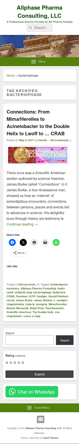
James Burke (24, 300)
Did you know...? (28, 284)
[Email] (40, 419)
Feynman (21, 296)
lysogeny (41, 304)
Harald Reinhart (58, 296)
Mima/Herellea (58, 304)
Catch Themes (51, 437)
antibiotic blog (23, 292)
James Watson (43, 300)
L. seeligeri (60, 300)
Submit (39, 374)
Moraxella (22, 308)
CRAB (10, 296)
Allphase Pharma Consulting (38, 288)
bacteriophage (42, 292)
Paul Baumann (54, 308)
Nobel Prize (37, 308)
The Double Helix (43, 312)
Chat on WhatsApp (36, 391)
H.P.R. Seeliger (38, 296)
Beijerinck (59, 292)
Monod (11, 308)
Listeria (30, 304)
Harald (42, 140)
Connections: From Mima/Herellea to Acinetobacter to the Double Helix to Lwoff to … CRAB (38, 122)
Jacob (10, 300)
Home (11, 75)
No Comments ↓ (61, 140)
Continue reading (22, 224)
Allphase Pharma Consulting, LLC (39, 11)
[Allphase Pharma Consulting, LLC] (39, 55)
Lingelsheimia (15, 304)
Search (9, 333)
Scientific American (19, 312)
